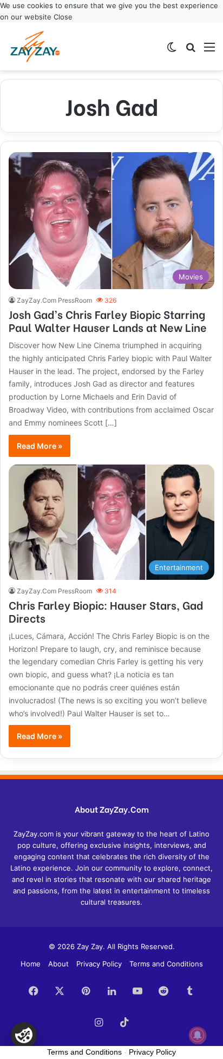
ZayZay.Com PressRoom (54, 300)
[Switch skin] (171, 50)
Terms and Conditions (166, 963)
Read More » (39, 445)
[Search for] (190, 50)
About (58, 963)
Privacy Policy (99, 963)
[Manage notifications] (197, 1035)
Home (31, 963)
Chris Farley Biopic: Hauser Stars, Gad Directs (106, 611)
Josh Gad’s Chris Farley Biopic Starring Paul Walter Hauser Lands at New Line (108, 320)
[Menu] (209, 50)
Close (63, 16)
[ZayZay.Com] (35, 46)
